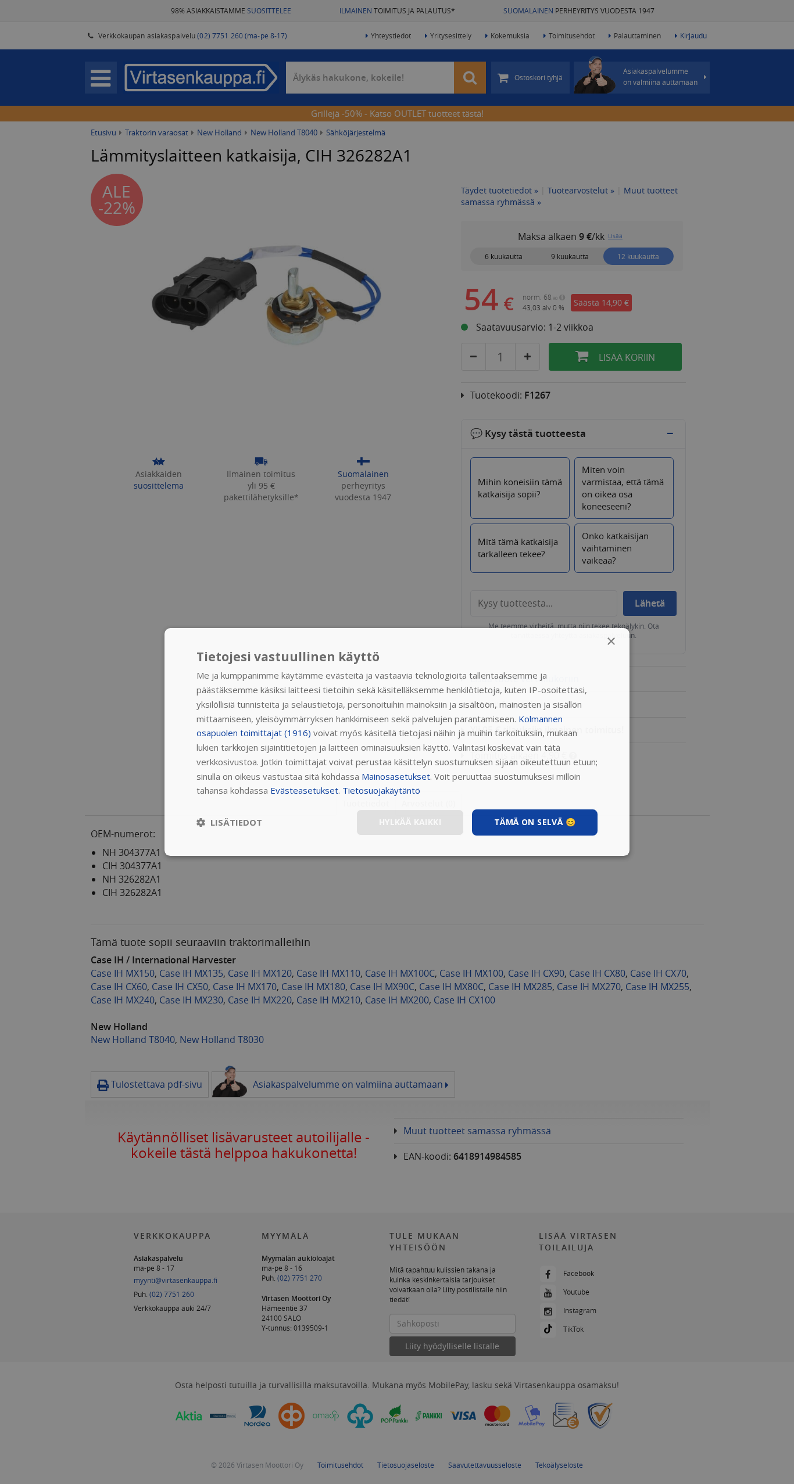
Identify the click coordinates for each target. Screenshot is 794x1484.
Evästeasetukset (304, 790)
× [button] (610, 641)
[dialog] (397, 742)
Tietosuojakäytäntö (381, 790)
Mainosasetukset (396, 776)
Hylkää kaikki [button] (410, 821)
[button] (229, 822)
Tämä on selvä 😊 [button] (534, 821)
